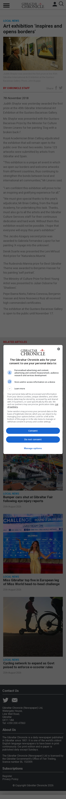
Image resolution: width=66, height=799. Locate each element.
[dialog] (33, 399)
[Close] (58, 349)
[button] (33, 388)
